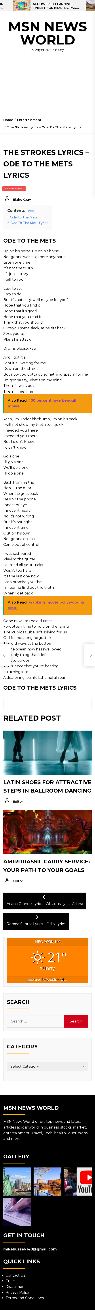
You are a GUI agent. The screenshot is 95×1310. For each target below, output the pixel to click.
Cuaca (11, 1281)
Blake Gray (22, 199)
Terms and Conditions (25, 1298)
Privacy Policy (18, 1292)
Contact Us (15, 1275)
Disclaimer (15, 1287)
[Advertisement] (47, 86)
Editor (18, 801)
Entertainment (14, 188)
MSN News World (47, 33)
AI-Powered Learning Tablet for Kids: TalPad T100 (54, 6)
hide (31, 210)
